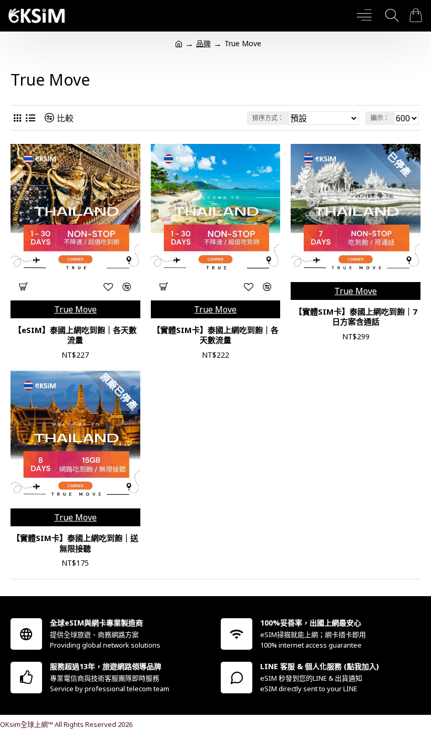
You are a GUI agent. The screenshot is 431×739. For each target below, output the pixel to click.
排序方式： (268, 117)
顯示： (380, 117)
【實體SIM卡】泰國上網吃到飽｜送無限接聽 (75, 543)
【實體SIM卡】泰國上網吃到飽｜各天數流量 (215, 335)
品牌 (203, 43)
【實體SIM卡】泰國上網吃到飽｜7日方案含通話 (355, 317)
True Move (75, 309)
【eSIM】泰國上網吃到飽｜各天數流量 (75, 335)
